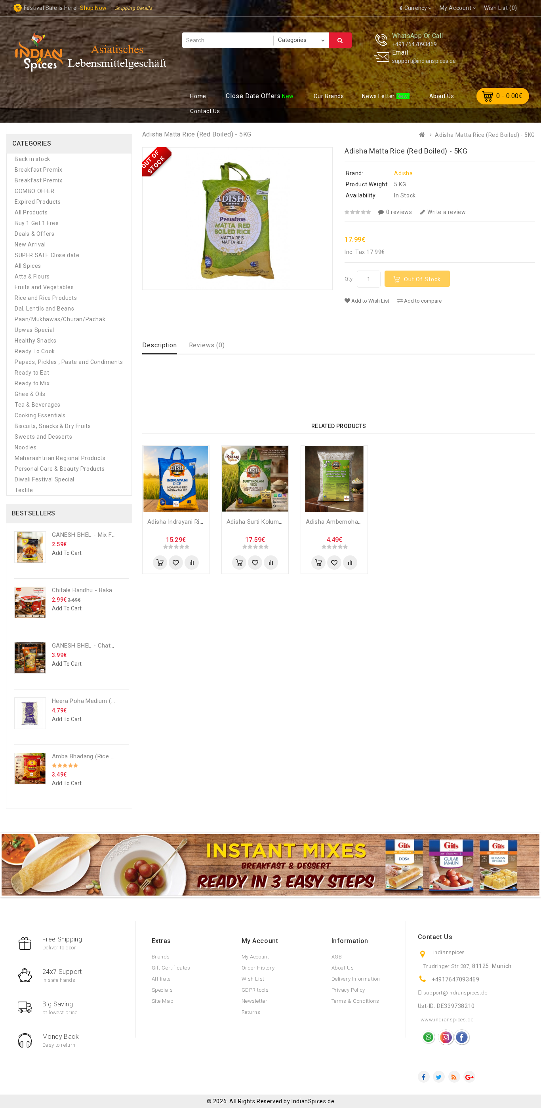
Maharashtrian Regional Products (60, 458)
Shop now (93, 8)
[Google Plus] (469, 1077)
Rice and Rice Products (46, 298)
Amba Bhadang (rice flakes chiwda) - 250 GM (115, 756)
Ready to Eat (32, 372)
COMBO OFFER (35, 191)
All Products (31, 212)
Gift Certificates (171, 968)
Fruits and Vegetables (44, 287)
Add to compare (422, 301)
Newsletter (255, 1001)
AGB (336, 957)
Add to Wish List (369, 301)
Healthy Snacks (35, 340)
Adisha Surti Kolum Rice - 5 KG (269, 521)
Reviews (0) (207, 345)
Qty (349, 279)
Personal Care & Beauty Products (60, 469)
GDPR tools (255, 990)
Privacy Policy (348, 990)
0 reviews (399, 212)
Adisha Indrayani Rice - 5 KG (186, 521)
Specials (162, 990)
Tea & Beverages (38, 405)
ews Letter (379, 96)
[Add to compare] (192, 562)
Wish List (253, 979)
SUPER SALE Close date (47, 255)
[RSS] (454, 1077)
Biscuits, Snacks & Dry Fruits (53, 426)
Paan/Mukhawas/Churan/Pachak (60, 319)
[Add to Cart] (160, 562)
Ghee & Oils (30, 394)
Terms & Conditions (355, 1001)
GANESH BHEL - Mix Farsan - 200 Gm (103, 534)
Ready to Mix (32, 383)
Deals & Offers (34, 234)
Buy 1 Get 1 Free (37, 223)
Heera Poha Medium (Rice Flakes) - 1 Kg (107, 701)
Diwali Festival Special (44, 479)
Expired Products (38, 202)
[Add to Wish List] (176, 562)
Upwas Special (34, 330)
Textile (24, 490)
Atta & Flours (32, 276)
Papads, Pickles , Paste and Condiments (69, 362)
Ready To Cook (35, 351)
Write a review (446, 212)
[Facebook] (424, 1077)
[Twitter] (439, 1077)
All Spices (28, 266)
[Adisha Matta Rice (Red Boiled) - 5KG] (237, 218)
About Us (342, 968)
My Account (255, 957)
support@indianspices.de (424, 61)
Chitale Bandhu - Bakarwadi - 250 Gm (103, 590)
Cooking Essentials (40, 415)
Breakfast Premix (39, 170)
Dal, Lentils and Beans (44, 308)
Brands (161, 957)
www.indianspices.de (447, 1020)
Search (340, 40)
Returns (251, 1012)
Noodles (25, 447)
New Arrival (30, 244)
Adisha (403, 173)
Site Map (163, 1001)
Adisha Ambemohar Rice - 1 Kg (349, 521)
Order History (258, 968)
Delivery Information (355, 979)
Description (159, 345)
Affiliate (161, 979)
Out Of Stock (422, 279)
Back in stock (32, 159)
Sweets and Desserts (43, 437)
